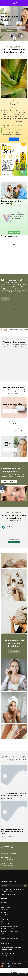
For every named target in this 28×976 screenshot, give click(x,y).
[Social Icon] (8, 894)
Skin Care (12, 790)
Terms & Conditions (5, 936)
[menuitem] (14, 973)
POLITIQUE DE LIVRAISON (7, 928)
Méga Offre (3, 912)
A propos (3, 933)
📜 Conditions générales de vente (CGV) (10, 931)
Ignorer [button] (16, 3)
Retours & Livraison (5, 907)
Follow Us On (4, 894)
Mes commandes (5, 905)
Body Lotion (4, 826)
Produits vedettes (5, 914)
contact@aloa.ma (7, 956)
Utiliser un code (4, 910)
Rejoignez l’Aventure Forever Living (9, 938)
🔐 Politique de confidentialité (8, 923)
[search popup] (3, 974)
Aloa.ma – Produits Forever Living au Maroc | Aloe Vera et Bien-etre (14, 876)
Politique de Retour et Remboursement (10, 926)
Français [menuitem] (15, 972)
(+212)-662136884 (8, 953)
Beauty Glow (5, 790)
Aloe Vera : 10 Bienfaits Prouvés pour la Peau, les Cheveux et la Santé (12, 831)
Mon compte (4, 902)
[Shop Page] (10, 974)
